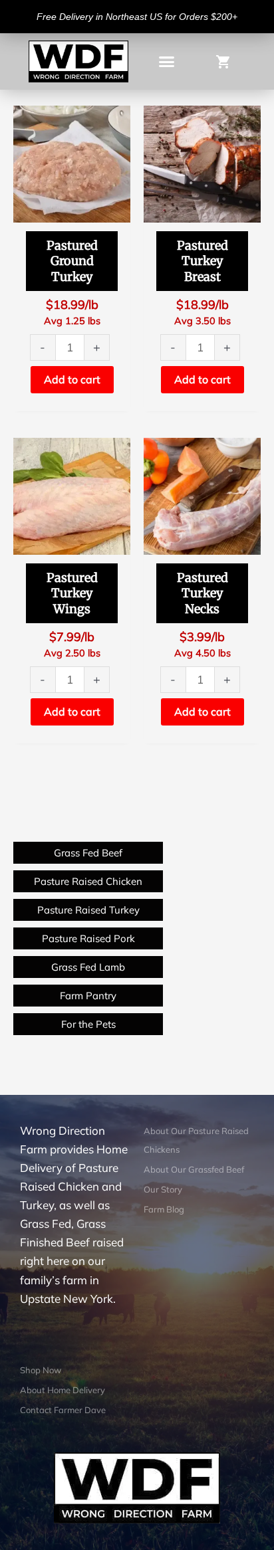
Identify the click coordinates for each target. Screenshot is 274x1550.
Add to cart (72, 379)
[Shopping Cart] (230, 60)
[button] (166, 61)
